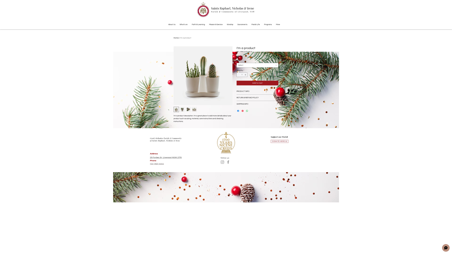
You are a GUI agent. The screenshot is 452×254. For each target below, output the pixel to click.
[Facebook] (228, 162)
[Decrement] (238, 75)
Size (239, 61)
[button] (198, 23)
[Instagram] (222, 162)
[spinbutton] (242, 75)
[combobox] (257, 65)
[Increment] (245, 75)
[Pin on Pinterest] (242, 110)
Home (176, 38)
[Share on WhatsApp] (247, 110)
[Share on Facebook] (238, 110)
